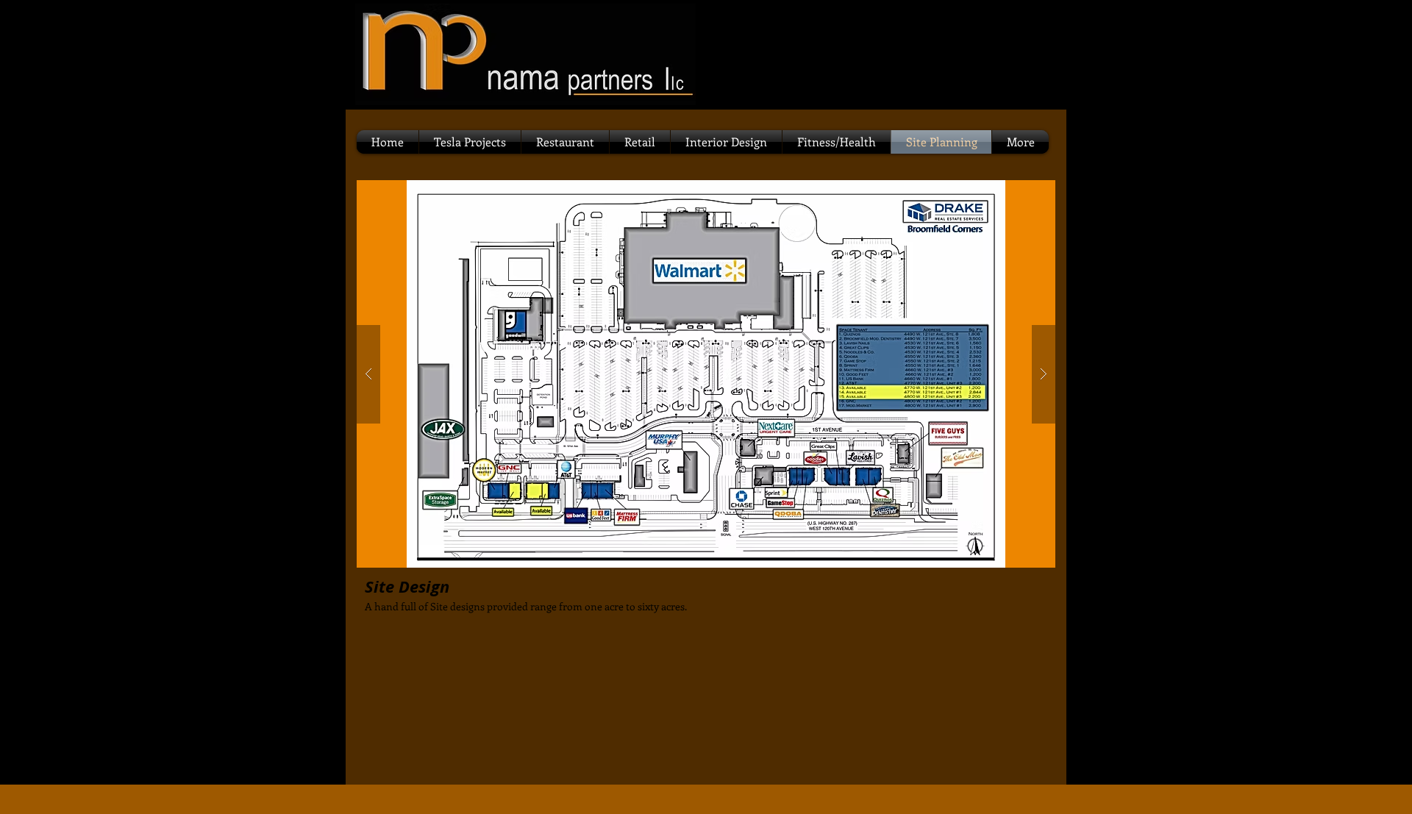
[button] (706, 374)
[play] (1021, 192)
